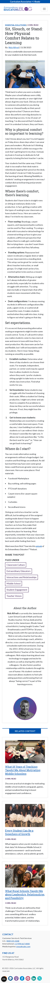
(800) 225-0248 (13, 941)
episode (39, 546)
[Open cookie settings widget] (4, 979)
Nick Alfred (13, 47)
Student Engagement (17, 589)
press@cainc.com (23, 946)
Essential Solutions (15, 25)
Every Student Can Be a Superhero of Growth (19, 832)
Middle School (14, 583)
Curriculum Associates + (25, 1)
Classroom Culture (16, 565)
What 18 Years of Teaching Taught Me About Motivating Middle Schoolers (22, 770)
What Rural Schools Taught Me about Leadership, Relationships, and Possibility (25, 894)
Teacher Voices (14, 596)
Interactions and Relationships (22, 577)
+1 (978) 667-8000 (22, 944)
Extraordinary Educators (19, 571)
